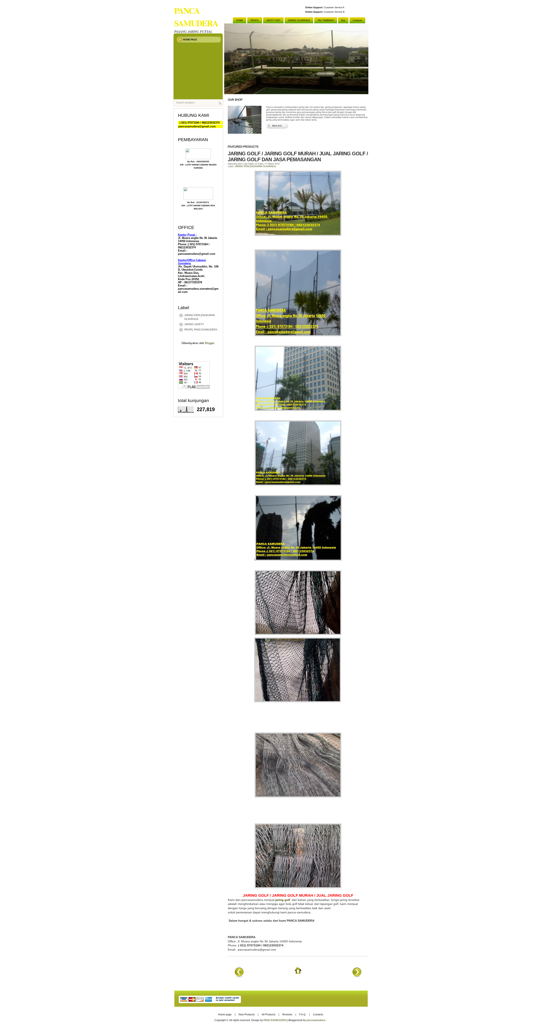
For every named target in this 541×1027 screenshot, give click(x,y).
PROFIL (254, 20)
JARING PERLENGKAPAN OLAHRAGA (255, 166)
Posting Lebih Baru (239, 972)
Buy (343, 20)
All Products (268, 1014)
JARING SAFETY (194, 324)
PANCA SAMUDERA (196, 16)
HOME (239, 20)
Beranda (298, 970)
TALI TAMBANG (325, 20)
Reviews (287, 1014)
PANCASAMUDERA (275, 1020)
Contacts (357, 20)
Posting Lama (357, 972)
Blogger (209, 343)
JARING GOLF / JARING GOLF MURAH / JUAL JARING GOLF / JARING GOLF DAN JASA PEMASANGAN (298, 156)
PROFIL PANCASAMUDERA (200, 329)
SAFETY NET (273, 20)
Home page (190, 39)
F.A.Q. (302, 1014)
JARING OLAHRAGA (299, 20)
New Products (247, 1014)
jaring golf (283, 900)
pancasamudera (315, 1020)
